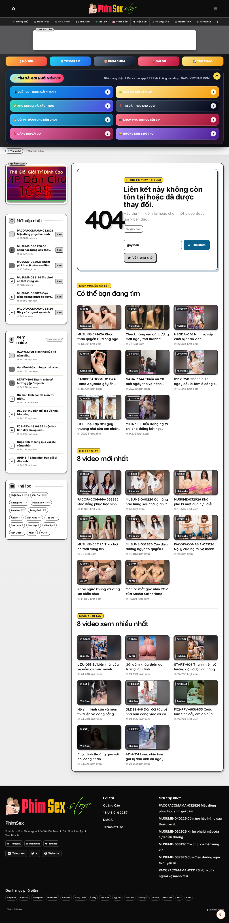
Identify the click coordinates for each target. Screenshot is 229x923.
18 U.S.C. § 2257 (115, 812)
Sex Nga (33, 525)
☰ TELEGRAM (70, 61)
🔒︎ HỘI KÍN (26, 61)
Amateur (205, 21)
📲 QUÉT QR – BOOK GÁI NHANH (34, 92)
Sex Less (17, 525)
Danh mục (34, 843)
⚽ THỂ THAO (202, 61)
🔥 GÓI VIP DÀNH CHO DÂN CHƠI (35, 119)
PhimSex (14, 823)
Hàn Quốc (17, 532)
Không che (162, 21)
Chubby (49, 525)
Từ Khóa (85, 21)
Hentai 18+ (184, 21)
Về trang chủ (142, 258)
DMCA (108, 820)
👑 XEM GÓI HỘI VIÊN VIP (135, 92)
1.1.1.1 (150, 78)
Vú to (45, 532)
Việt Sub (141, 21)
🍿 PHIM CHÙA (114, 61)
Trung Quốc (38, 510)
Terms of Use (113, 827)
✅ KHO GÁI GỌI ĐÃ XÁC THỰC (33, 105)
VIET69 (103, 21)
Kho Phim (64, 21)
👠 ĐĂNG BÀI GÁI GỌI (27, 133)
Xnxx (32, 532)
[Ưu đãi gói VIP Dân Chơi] (36, 183)
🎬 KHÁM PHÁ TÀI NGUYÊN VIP (139, 119)
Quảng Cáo (111, 805)
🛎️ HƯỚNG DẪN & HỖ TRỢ (136, 133)
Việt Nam (34, 517)
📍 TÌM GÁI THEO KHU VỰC (137, 105)
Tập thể (51, 517)
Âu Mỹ (16, 517)
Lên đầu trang (216, 909)
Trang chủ (22, 21)
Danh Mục (43, 21)
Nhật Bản (122, 21)
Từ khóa (53, 843)
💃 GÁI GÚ (158, 61)
